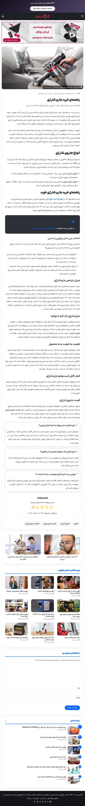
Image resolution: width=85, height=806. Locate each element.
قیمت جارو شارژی (31, 523)
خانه (77, 94)
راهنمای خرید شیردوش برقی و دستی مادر (53, 737)
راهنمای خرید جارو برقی (54, 199)
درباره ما (29, 798)
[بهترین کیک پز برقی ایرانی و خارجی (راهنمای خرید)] (68, 582)
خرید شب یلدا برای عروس (58, 757)
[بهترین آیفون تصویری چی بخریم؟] (16, 582)
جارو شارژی (64, 523)
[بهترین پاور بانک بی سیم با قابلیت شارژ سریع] (74, 780)
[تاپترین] (42, 16)
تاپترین (20, 795)
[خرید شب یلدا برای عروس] (74, 760)
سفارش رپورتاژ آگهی (52, 798)
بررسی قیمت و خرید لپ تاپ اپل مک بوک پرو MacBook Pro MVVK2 (44, 727)
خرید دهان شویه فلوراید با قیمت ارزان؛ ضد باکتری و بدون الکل (46, 767)
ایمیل (77, 698)
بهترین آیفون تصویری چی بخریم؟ (17, 591)
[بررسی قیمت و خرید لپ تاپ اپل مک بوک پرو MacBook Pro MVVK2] (74, 730)
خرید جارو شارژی (49, 523)
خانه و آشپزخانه (69, 94)
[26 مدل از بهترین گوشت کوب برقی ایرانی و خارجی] (42, 629)
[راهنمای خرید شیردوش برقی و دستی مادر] (74, 740)
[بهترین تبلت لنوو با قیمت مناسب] (74, 750)
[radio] (51, 508)
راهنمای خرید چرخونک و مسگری (43, 228)
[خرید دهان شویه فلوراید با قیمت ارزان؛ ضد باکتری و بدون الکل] (74, 770)
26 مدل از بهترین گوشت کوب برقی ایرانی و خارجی (43, 638)
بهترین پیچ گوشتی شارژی (46, 591)
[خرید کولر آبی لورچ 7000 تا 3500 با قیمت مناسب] (42, 605)
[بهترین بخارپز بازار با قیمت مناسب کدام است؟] (16, 605)
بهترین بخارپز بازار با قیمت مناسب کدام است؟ (17, 615)
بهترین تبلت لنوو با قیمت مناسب (55, 747)
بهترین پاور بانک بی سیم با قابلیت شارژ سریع (52, 777)
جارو (75, 523)
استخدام (43, 798)
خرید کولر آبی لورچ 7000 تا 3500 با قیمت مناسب (43, 615)
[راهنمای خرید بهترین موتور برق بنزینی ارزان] (68, 605)
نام (78, 688)
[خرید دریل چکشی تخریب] (68, 629)
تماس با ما (36, 798)
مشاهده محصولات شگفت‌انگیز (42, 8)
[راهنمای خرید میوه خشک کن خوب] (16, 629)
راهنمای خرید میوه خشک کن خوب (17, 637)
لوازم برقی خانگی (59, 94)
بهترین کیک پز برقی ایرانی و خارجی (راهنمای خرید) (69, 592)
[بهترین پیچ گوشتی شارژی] (42, 582)
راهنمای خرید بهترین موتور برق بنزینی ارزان (70, 615)
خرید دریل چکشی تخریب (72, 637)
